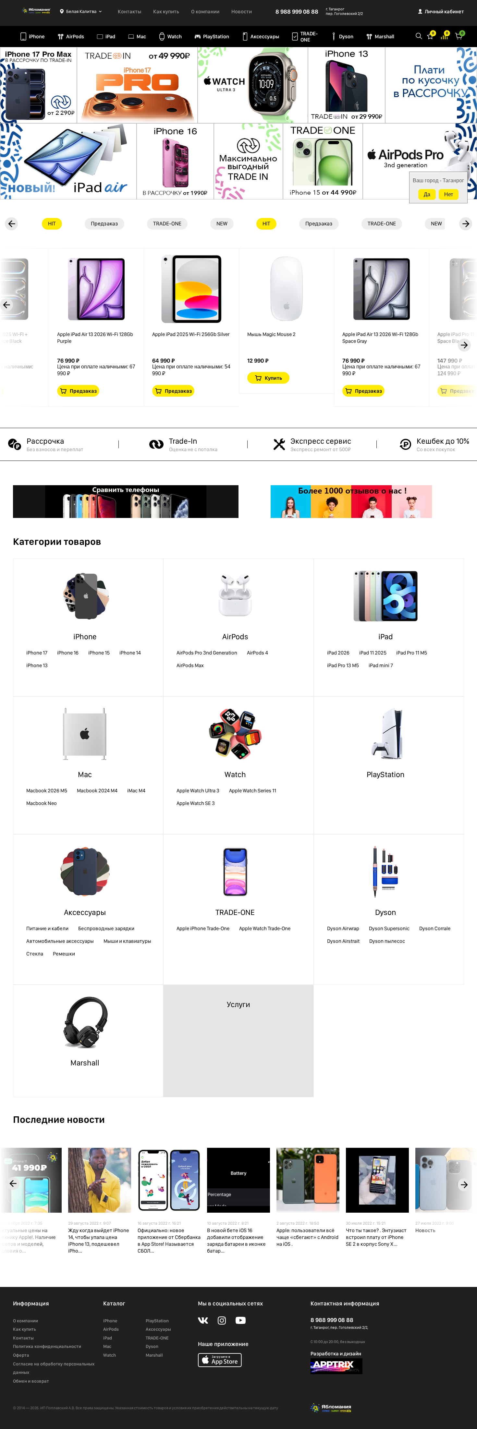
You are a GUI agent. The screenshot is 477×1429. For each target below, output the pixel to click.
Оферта (21, 1355)
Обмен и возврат (31, 1381)
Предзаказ (83, 391)
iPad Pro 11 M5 (411, 653)
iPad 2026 (338, 653)
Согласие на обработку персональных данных (53, 1368)
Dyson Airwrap (343, 928)
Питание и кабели (47, 928)
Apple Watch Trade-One (264, 928)
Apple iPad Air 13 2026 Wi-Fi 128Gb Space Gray (380, 337)
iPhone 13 (37, 665)
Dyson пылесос (387, 941)
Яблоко (36, 11)
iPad (110, 36)
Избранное (430, 35)
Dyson (346, 36)
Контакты (129, 11)
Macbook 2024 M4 (97, 790)
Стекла (34, 954)
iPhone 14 (130, 653)
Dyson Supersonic (389, 928)
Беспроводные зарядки (106, 928)
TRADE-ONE (309, 36)
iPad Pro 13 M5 (343, 665)
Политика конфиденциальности (47, 1346)
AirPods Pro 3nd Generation (207, 653)
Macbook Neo (41, 803)
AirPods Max (190, 665)
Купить (273, 378)
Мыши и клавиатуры (127, 941)
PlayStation (216, 36)
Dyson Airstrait (343, 941)
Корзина (459, 35)
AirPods (75, 36)
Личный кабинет (444, 11)
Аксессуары (265, 36)
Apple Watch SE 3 (196, 803)
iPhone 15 (99, 653)
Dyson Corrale (434, 928)
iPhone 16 (68, 653)
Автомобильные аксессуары (60, 941)
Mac (141, 36)
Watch (174, 36)
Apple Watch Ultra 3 (198, 790)
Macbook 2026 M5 (46, 790)
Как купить (166, 11)
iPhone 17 (36, 653)
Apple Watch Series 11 (252, 790)
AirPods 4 (257, 653)
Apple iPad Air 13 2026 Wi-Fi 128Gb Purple (95, 337)
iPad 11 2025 (372, 653)
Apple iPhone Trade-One (203, 928)
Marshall (384, 36)
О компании (205, 11)
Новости (241, 11)
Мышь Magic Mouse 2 (271, 334)
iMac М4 (136, 790)
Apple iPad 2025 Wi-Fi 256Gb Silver (190, 334)
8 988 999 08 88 (296, 11)
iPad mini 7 (381, 665)
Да (427, 194)
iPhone (37, 36)
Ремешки (64, 954)
